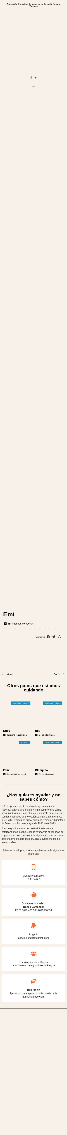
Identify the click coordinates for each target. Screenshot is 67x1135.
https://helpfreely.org (33, 996)
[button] (33, 86)
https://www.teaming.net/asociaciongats (33, 965)
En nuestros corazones (21, 623)
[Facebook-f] (31, 78)
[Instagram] (36, 78)
